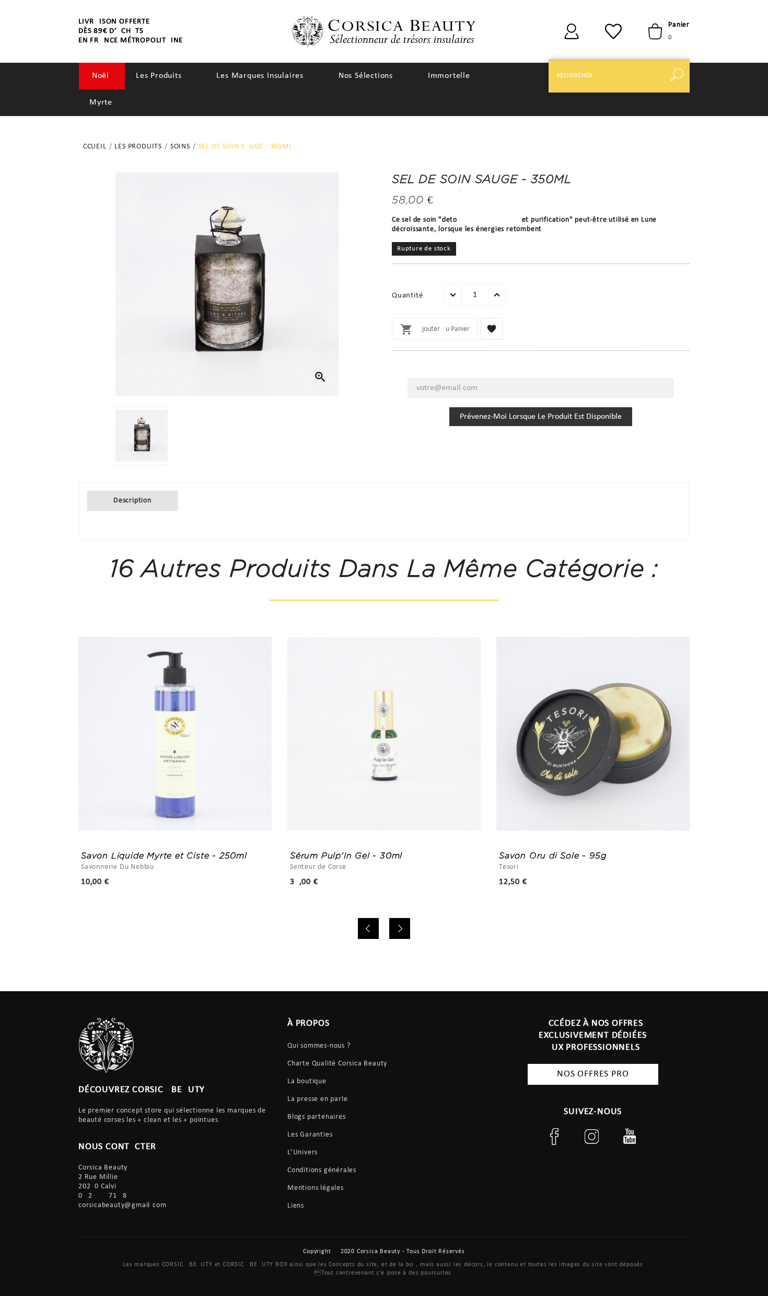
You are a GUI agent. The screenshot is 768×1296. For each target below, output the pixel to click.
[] (571, 31)
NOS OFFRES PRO (593, 1074)
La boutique (307, 1081)
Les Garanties (309, 1135)
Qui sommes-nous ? (319, 1046)
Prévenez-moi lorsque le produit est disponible (541, 416)
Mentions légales (315, 1188)
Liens (295, 1206)
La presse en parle (317, 1099)
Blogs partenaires (316, 1117)
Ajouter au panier (435, 329)
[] (679, 75)
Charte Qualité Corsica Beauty (337, 1064)
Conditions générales (321, 1170)
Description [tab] (132, 500)
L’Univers (302, 1152)
